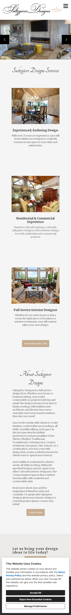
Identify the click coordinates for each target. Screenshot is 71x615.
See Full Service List (35, 343)
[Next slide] (66, 39)
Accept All (35, 592)
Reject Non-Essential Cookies (35, 599)
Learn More (35, 512)
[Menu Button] (65, 6)
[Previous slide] (4, 39)
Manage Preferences (35, 606)
